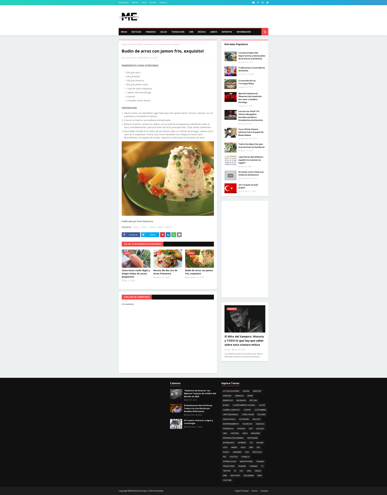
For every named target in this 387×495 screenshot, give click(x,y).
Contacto (264, 491)
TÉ (235, 471)
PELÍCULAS (257, 452)
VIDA (249, 471)
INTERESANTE (228, 442)
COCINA (152, 227)
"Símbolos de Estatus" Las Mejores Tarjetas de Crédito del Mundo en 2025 (200, 393)
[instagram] (262, 2)
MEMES (234, 447)
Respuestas (123, 2)
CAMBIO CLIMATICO (231, 410)
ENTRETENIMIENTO (231, 424)
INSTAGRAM (252, 438)
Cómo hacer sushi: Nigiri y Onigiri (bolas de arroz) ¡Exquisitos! (136, 273)
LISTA (225, 447)
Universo (163, 2)
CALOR (262, 405)
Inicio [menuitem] (124, 31)
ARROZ (136, 227)
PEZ (224, 456)
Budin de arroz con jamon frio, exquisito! (199, 272)
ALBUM (246, 391)
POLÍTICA (234, 456)
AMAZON (257, 391)
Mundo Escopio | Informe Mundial (148, 491)
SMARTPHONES (246, 461)
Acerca (254, 491)
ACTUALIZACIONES (231, 391)
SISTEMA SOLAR (229, 461)
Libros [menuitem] (213, 31)
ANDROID (227, 395)
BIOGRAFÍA (241, 400)
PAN (247, 452)
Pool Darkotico (130, 57)
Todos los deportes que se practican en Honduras (251, 145)
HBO (225, 433)
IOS (251, 442)
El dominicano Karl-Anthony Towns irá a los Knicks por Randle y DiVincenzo (198, 408)
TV (262, 466)
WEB (225, 475)
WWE (259, 475)
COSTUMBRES (260, 410)
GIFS (250, 428)
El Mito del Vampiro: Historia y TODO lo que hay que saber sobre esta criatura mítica (244, 340)
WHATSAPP (235, 475)
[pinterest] (267, 2)
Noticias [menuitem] (136, 31)
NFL (258, 447)
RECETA (140, 44)
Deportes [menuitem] (227, 31)
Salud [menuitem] (163, 31)
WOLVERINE (249, 475)
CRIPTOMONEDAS (230, 414)
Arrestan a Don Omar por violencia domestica (251, 173)
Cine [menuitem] (191, 31)
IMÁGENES (255, 433)
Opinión (135, 2)
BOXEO (226, 405)
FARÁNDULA (228, 428)
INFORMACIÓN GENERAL (233, 438)
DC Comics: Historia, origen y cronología (198, 422)
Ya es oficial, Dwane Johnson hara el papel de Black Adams (250, 132)
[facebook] (258, 2)
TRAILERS (242, 466)
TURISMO (253, 466)
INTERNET (242, 442)
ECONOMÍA (244, 419)
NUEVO (226, 452)
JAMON (161, 227)
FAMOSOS (260, 424)
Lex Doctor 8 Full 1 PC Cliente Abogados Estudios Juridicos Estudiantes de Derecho (250, 116)
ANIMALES (239, 395)
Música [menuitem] (202, 31)
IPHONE (260, 442)
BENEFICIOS (228, 400)
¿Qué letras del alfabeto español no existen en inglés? (250, 160)
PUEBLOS (245, 456)
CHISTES (247, 410)
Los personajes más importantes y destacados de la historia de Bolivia (251, 55)
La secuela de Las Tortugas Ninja (247, 82)
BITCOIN (253, 400)
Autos (143, 2)
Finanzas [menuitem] (151, 31)
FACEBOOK (247, 424)
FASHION (241, 428)
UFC (241, 471)
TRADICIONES (228, 466)
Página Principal (128, 44)
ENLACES (256, 419)
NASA (243, 447)
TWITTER (226, 471)
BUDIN (144, 227)
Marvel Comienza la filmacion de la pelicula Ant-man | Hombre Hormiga (250, 98)
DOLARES (261, 414)
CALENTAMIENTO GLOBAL (244, 405)
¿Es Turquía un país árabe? (248, 186)
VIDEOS (258, 471)
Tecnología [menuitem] (177, 31)
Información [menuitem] (244, 31)
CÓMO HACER (248, 414)
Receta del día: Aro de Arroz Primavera (165, 272)
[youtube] (253, 2)
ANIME (250, 395)
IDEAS (245, 433)
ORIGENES (237, 452)
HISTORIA (235, 433)
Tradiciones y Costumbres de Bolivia (251, 69)
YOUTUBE (227, 480)
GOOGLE (260, 428)
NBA (251, 447)
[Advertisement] (213, 16)
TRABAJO (260, 461)
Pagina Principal (242, 491)
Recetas (153, 2)
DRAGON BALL (229, 419)
